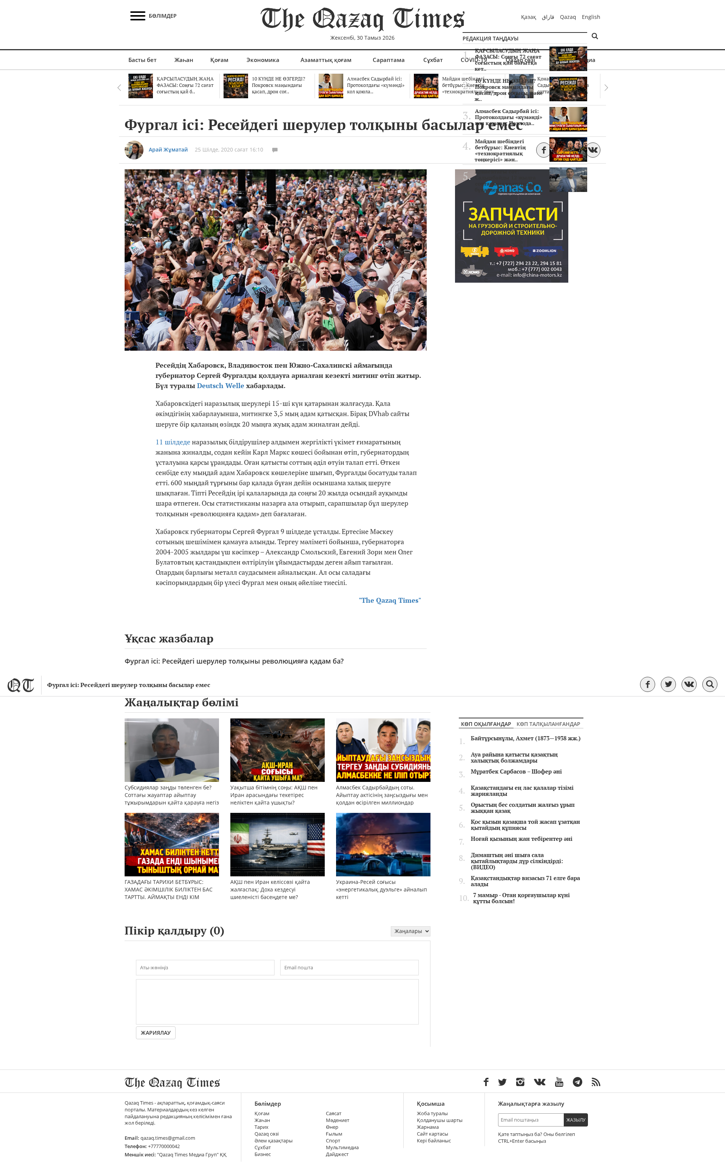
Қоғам (219, 59)
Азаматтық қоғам (326, 59)
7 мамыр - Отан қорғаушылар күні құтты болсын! (521, 898)
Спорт (333, 1140)
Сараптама (389, 59)
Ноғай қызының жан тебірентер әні (521, 839)
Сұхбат (433, 59)
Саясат (333, 1113)
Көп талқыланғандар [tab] (548, 723)
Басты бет (142, 59)
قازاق (548, 16)
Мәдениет (337, 1120)
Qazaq (568, 16)
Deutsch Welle (220, 385)
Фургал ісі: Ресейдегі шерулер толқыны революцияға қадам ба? (234, 660)
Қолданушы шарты (440, 1120)
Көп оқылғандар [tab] (486, 723)
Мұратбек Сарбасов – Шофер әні (516, 772)
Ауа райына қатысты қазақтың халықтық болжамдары (514, 758)
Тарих (261, 1127)
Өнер (332, 1127)
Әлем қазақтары (274, 1140)
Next (606, 87)
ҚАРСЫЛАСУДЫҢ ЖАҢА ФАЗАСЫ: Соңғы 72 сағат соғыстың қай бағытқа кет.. (508, 60)
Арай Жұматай (168, 149)
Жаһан (183, 59)
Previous (119, 87)
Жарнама (428, 1127)
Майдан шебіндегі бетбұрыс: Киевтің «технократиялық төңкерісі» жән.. (500, 150)
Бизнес (263, 1154)
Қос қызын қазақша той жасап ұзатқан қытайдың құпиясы (525, 825)
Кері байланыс (434, 1140)
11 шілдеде (173, 442)
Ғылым (334, 1134)
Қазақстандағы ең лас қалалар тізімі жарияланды (522, 791)
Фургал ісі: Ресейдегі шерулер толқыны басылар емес (128, 685)
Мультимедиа (342, 1147)
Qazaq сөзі (267, 1134)
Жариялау (156, 1032)
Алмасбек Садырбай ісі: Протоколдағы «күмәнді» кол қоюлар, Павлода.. (508, 117)
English (591, 16)
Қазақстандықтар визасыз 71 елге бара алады (525, 881)
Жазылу (575, 1120)
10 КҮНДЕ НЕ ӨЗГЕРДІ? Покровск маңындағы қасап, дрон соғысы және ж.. (509, 90)
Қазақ (528, 16)
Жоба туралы (432, 1113)
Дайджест (337, 1154)
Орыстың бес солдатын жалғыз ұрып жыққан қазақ (523, 808)
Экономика (263, 59)
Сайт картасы (432, 1134)
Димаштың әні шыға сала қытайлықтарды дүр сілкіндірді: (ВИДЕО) (517, 861)
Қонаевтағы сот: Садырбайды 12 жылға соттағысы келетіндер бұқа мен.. (505, 181)
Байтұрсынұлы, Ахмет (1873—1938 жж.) (526, 738)
